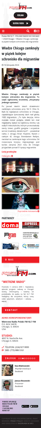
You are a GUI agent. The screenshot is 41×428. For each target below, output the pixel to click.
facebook (19, 371)
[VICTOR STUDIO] (10, 246)
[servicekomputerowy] (30, 235)
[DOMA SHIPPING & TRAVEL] (10, 225)
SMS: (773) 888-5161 (14, 350)
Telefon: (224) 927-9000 (17, 347)
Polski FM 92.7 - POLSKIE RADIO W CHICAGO (20, 6)
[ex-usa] (30, 225)
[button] (19, 358)
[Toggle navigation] (3, 31)
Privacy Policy (16, 421)
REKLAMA (20, 15)
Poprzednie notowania (27, 211)
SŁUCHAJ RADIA (18, 23)
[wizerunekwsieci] (30, 246)
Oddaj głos (6, 156)
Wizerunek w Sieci (25, 423)
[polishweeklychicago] (10, 235)
